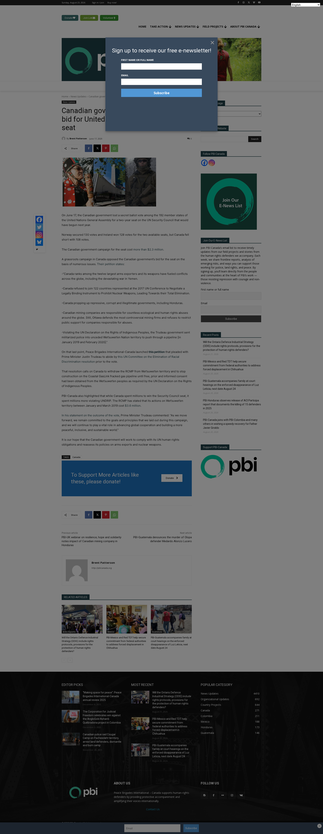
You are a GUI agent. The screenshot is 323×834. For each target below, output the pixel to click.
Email (124, 75)
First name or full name (137, 60)
